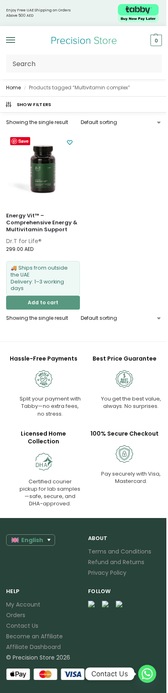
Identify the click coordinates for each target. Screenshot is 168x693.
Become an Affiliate (34, 636)
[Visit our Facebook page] (91, 604)
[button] (155, 40)
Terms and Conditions (119, 551)
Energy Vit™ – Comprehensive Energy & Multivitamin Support (41, 223)
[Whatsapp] (147, 674)
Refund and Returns (116, 562)
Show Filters (34, 104)
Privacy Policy (107, 573)
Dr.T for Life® (24, 241)
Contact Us (22, 626)
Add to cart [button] (43, 302)
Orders (15, 615)
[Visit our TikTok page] (119, 604)
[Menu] (18, 40)
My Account (23, 604)
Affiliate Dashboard (33, 647)
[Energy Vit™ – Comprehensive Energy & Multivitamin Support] (43, 169)
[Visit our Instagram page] (105, 604)
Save (23, 141)
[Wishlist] (70, 142)
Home (13, 87)
